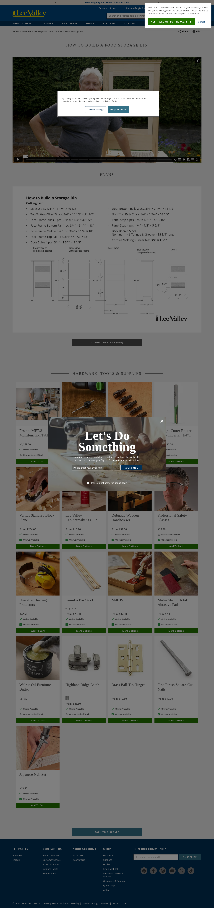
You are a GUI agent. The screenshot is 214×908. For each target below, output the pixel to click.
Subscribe (131, 467)
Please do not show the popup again (108, 482)
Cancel (201, 21)
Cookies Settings (96, 109)
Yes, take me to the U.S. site (171, 21)
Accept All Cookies (118, 109)
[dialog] (178, 15)
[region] (108, 104)
